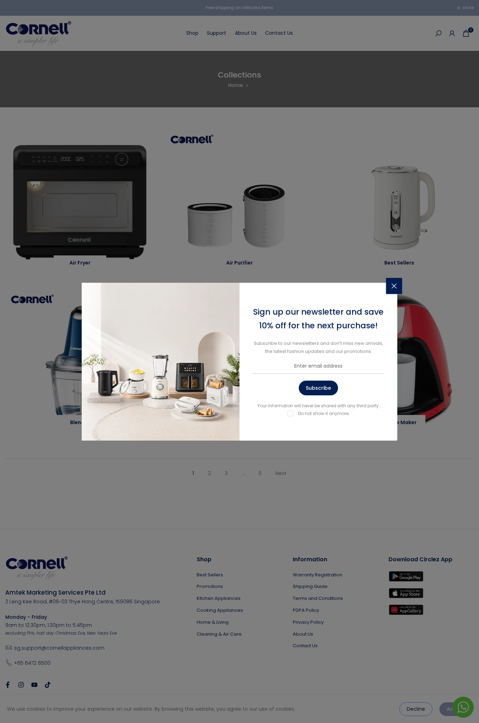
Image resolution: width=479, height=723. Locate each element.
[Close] (394, 286)
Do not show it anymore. (324, 413)
